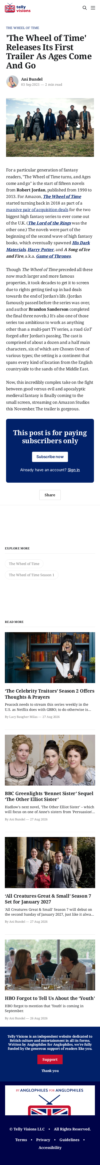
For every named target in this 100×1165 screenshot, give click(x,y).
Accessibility (50, 1147)
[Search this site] (85, 8)
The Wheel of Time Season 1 (31, 575)
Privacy (43, 1139)
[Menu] (93, 8)
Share (50, 494)
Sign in (74, 469)
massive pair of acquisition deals (37, 209)
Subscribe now (50, 456)
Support (50, 1059)
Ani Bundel (32, 79)
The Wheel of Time (22, 28)
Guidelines (69, 1139)
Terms (21, 1139)
